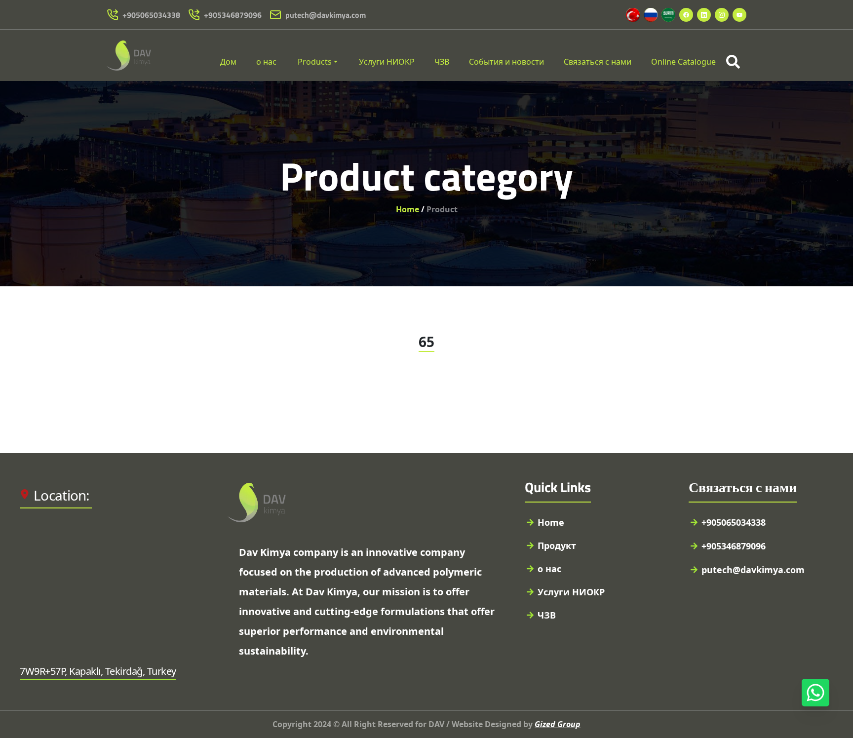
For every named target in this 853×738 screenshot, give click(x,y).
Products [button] (315, 61)
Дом (228, 61)
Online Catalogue (683, 61)
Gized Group (558, 724)
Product (442, 209)
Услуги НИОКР (387, 61)
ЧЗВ (441, 61)
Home (407, 209)
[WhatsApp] (815, 692)
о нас (266, 61)
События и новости (506, 61)
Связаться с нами (597, 61)
